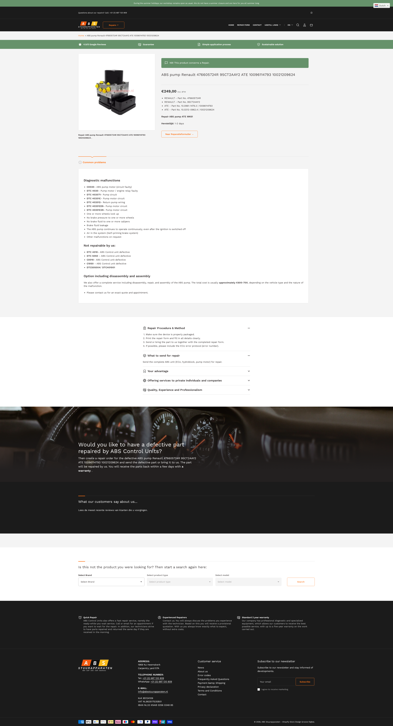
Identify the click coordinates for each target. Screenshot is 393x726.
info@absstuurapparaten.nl (153, 691)
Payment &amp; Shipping (211, 683)
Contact (257, 25)
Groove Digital (308, 722)
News (201, 667)
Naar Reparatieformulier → (179, 134)
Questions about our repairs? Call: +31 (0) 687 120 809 (102, 13)
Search (301, 582)
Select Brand (85, 575)
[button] (381, 5)
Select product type (157, 575)
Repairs (112, 25)
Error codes (204, 675)
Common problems (94, 162)
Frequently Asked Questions (213, 679)
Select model (222, 575)
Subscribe (305, 682)
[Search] (297, 25)
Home (81, 35)
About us (203, 671)
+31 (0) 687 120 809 (153, 678)
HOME (231, 25)
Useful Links (271, 25)
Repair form (243, 25)
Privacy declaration (208, 686)
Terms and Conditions (210, 690)
